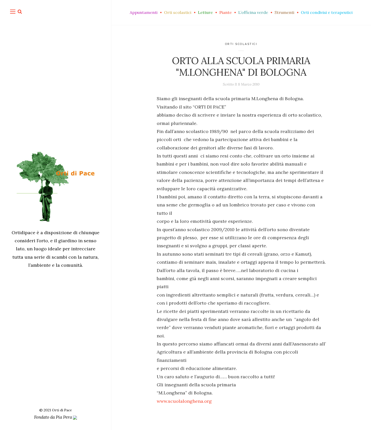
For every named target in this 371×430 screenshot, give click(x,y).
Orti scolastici (241, 44)
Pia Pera (64, 417)
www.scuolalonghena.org (184, 401)
